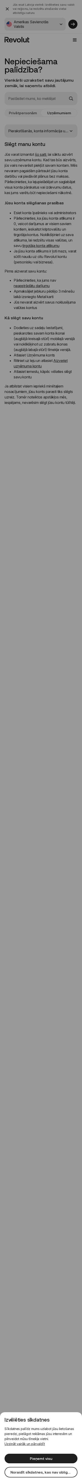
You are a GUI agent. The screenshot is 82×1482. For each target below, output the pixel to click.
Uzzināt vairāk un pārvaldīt (25, 1444)
